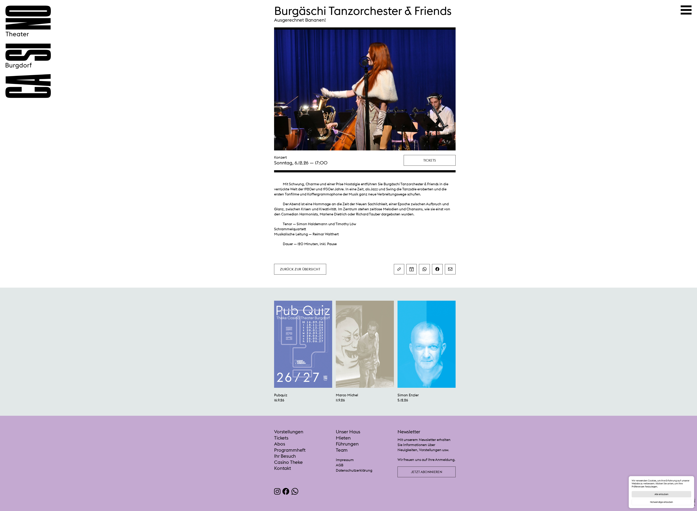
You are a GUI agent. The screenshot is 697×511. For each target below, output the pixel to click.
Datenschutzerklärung (354, 470)
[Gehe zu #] (399, 269)
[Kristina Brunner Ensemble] (427, 344)
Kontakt (282, 468)
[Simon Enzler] (365, 344)
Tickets (281, 438)
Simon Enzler (346, 395)
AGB (339, 465)
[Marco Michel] (303, 344)
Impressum (345, 459)
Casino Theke (288, 462)
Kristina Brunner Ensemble (419, 395)
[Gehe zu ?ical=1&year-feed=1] (411, 269)
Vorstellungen (288, 432)
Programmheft (289, 450)
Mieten (343, 438)
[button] (430, 160)
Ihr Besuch (285, 456)
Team (342, 450)
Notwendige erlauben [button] (661, 501)
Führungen (347, 444)
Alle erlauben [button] (662, 494)
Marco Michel (285, 395)
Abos (279, 444)
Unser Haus (348, 432)
